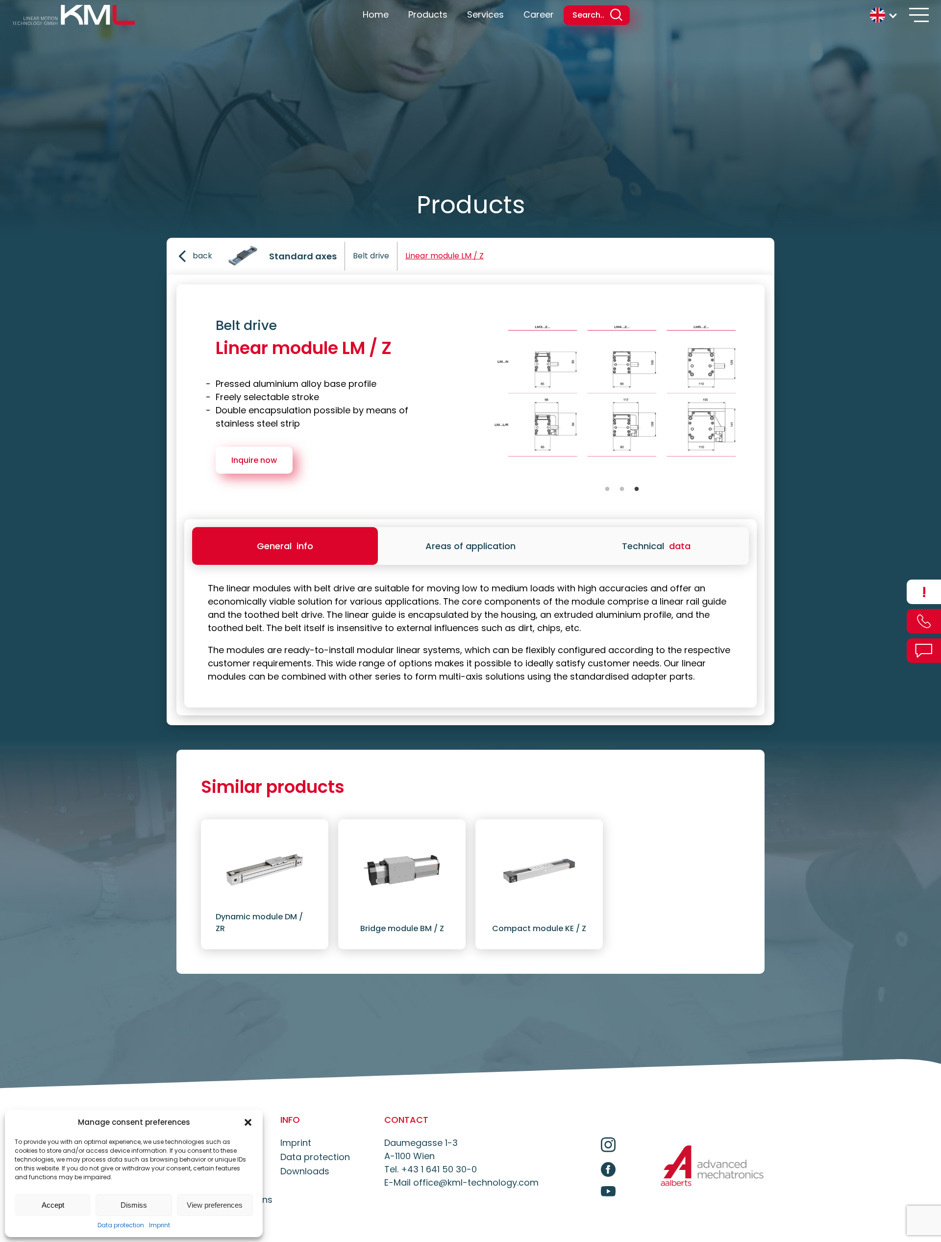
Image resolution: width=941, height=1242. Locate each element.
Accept (53, 1205)
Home (376, 14)
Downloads (304, 1171)
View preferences (215, 1205)
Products (427, 14)
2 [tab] (622, 489)
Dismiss (134, 1205)
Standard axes (303, 256)
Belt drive (371, 255)
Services (485, 14)
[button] (248, 1122)
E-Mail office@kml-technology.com (461, 1182)
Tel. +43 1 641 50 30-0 (430, 1169)
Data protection (121, 1225)
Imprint (159, 1225)
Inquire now (254, 460)
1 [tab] (607, 489)
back (202, 255)
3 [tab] (637, 489)
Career (538, 14)
